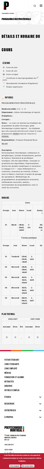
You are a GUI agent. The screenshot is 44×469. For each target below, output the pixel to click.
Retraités (9, 381)
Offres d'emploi (12, 390)
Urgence (9, 386)
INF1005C (5, 136)
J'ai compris (14, 466)
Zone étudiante (12, 364)
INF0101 (16, 134)
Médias (8, 373)
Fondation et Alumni (14, 377)
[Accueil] (6, 5)
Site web (5, 144)
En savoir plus (27, 466)
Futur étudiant (12, 359)
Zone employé (11, 368)
